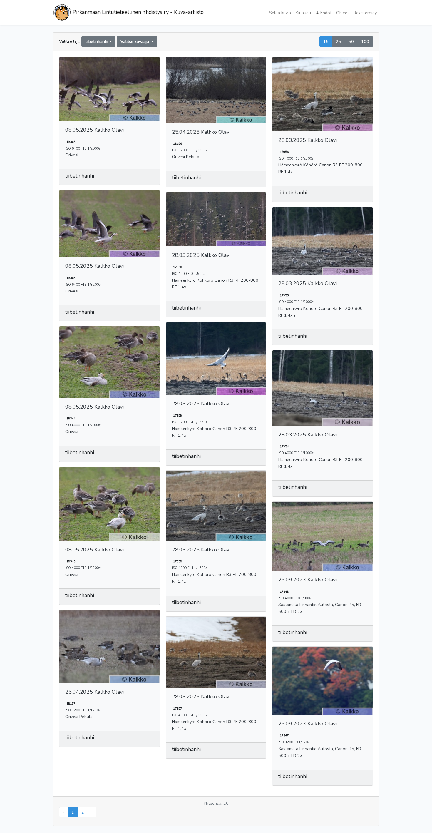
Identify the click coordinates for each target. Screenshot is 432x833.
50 (351, 41)
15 (326, 41)
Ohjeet (342, 13)
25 (338, 41)
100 (365, 41)
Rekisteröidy (365, 13)
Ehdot (325, 13)
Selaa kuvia (280, 13)
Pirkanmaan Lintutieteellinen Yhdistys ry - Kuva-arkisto (137, 12)
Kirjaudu (303, 13)
